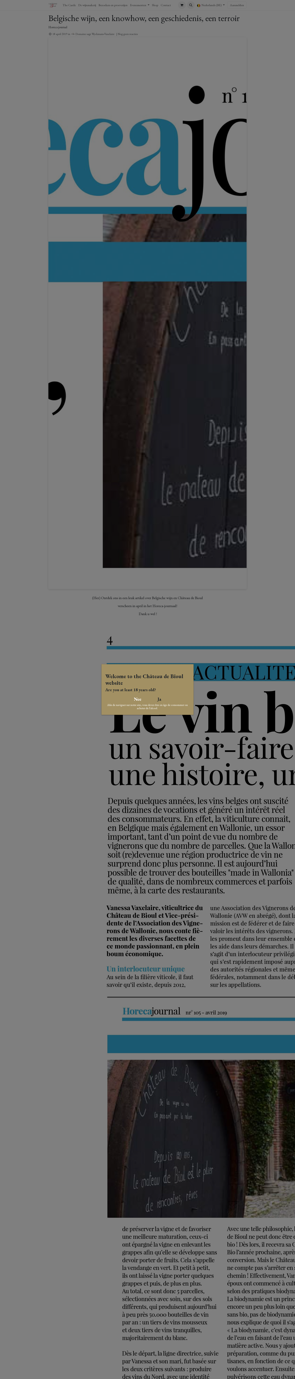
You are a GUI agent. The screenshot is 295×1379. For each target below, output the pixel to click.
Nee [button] (137, 699)
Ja (159, 699)
